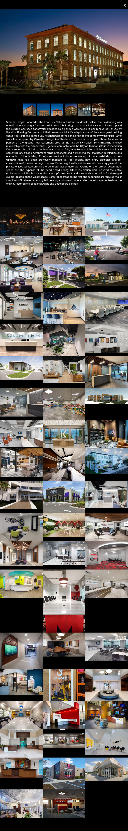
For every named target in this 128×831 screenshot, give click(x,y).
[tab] (20, 200)
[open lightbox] (21, 221)
